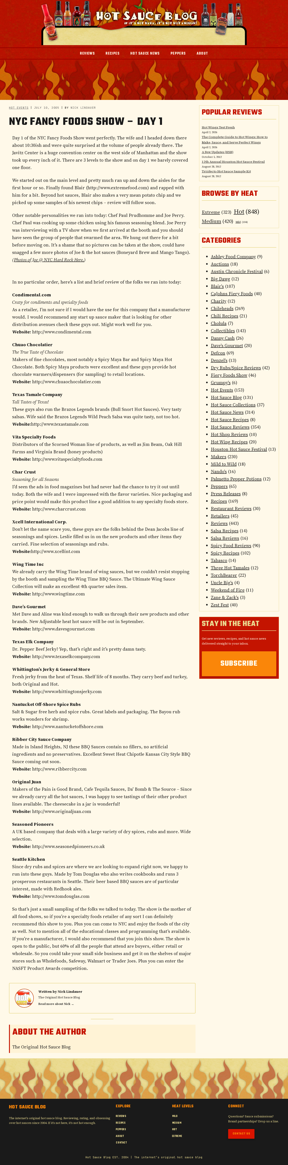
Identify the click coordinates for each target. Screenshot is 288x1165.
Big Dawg (220, 279)
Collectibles (223, 331)
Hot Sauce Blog (226, 397)
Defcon (218, 353)
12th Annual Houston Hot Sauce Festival (233, 161)
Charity (218, 301)
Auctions (220, 264)
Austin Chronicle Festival (237, 271)
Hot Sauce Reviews (230, 427)
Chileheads (222, 308)
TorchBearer (224, 575)
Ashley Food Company (233, 256)
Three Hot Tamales (230, 568)
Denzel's (219, 360)
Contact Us (241, 1134)
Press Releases (226, 494)
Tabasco (219, 560)
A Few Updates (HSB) (217, 152)
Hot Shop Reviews (229, 434)
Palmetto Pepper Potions (236, 479)
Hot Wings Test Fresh (218, 127)
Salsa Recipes (224, 531)
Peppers (219, 486)
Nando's (219, 471)
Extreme (217, 212)
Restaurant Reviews (231, 508)
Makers (218, 457)
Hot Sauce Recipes (230, 419)
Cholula (219, 323)
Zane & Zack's (225, 597)
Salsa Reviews (225, 538)
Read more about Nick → (56, 1004)
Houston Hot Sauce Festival (239, 449)
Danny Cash (223, 338)
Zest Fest (220, 605)
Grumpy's (221, 382)
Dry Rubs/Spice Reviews (236, 368)
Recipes (219, 501)
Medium (217, 221)
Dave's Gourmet (227, 345)
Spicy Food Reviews (231, 545)
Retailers (220, 516)
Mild (242, 222)
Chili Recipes (224, 316)
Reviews (219, 523)
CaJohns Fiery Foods (232, 294)
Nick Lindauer (70, 991)
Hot (246, 211)
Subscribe (239, 663)
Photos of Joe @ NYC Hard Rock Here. (49, 260)
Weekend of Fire (228, 590)
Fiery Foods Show (229, 375)
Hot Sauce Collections (233, 405)
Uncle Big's (222, 582)
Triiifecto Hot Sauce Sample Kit (226, 171)
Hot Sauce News (227, 412)
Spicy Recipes (225, 553)
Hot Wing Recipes (229, 442)
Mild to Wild (224, 464)
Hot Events (19, 108)
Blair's (217, 286)
